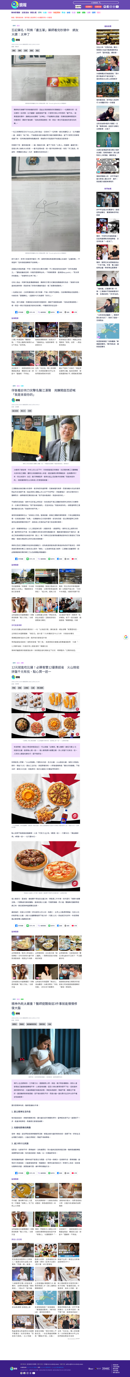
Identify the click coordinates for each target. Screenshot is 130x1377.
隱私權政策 (116, 1372)
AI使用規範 (116, 1367)
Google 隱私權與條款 (58, 1367)
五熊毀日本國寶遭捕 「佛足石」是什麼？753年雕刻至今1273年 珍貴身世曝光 (43, 633)
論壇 (68, 12)
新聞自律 (115, 1365)
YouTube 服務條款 (45, 1367)
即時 (40, 12)
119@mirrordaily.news (51, 1364)
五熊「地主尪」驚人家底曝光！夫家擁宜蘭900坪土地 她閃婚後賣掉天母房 (69, 1333)
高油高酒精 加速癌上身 (21, 1307)
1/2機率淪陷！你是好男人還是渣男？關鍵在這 (30, 646)
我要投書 (98, 7)
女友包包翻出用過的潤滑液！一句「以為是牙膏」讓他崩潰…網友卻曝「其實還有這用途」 (45, 629)
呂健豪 (17, 407)
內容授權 (115, 1370)
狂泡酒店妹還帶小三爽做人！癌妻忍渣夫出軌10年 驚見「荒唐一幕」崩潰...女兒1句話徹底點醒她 (23, 1261)
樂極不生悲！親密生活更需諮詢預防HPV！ (68, 1260)
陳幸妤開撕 (15, 12)
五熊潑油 (25, 12)
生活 (73, 12)
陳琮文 (17, 47)
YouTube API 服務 (32, 1367)
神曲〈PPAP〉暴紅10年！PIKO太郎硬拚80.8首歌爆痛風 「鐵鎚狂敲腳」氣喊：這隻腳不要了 (47, 17)
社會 (45, 12)
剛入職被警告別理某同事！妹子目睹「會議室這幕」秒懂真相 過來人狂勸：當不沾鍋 (68, 1285)
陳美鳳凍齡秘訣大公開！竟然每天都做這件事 (29, 637)
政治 (63, 12)
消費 (89, 12)
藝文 (99, 12)
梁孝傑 (17, 684)
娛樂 (50, 12)
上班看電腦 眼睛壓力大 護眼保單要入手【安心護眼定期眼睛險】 (46, 1285)
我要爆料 (89, 7)
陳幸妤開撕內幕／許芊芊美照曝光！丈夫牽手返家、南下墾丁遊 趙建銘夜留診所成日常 (68, 1309)
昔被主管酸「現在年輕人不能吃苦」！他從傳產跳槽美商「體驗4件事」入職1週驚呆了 (46, 1333)
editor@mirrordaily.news (74, 1364)
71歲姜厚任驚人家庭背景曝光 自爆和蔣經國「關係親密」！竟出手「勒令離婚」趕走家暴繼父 (23, 1285)
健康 (79, 12)
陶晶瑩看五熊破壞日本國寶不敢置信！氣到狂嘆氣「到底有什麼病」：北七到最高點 (23, 1333)
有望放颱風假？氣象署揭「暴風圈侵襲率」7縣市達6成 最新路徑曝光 (45, 1309)
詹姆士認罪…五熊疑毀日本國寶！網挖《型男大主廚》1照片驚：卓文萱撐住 (46, 1261)
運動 (84, 12)
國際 (94, 12)
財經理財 (56, 12)
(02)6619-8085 (32, 1364)
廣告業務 (115, 1369)
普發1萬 (33, 12)
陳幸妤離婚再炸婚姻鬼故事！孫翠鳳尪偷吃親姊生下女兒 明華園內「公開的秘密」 (44, 650)
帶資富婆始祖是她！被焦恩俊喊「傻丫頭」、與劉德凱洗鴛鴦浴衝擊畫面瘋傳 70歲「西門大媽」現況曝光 (46, 642)
